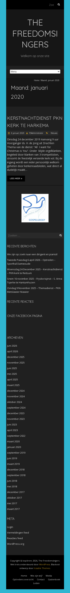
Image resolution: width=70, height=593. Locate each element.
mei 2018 (12, 486)
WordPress (44, 564)
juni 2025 (12, 368)
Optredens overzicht (23, 579)
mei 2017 (12, 503)
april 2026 (12, 351)
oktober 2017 (14, 497)
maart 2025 (13, 385)
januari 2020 (14, 447)
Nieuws (54, 133)
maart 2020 (13, 441)
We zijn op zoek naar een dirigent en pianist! (32, 254)
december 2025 (15, 357)
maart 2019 (13, 464)
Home (36, 80)
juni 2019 (12, 458)
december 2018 (15, 469)
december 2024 (15, 390)
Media (49, 575)
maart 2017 (13, 509)
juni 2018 (12, 480)
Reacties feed (15, 538)
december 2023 (15, 413)
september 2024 (16, 407)
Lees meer (15, 178)
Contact (41, 579)
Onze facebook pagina (24, 316)
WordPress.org (15, 544)
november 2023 (16, 419)
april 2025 (12, 379)
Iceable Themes (42, 568)
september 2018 (16, 475)
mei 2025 (12, 374)
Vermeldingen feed (18, 532)
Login (10, 527)
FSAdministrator (36, 133)
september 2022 (16, 435)
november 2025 (16, 362)
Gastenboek (54, 579)
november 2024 (16, 396)
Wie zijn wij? (36, 575)
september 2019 (16, 452)
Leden (36, 583)
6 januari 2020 (17, 133)
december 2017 (15, 492)
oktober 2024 (14, 402)
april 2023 (12, 430)
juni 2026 (12, 345)
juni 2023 (12, 424)
